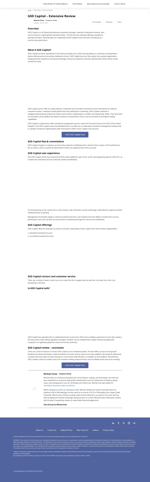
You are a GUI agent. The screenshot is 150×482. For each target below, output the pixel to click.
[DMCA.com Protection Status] (120, 471)
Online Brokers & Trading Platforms (55, 4)
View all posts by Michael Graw (55, 404)
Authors (96, 430)
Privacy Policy (108, 430)
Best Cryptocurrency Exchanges (98, 4)
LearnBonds (70, 386)
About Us (39, 430)
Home (29, 10)
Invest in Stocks (119, 4)
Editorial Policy (66, 430)
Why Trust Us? (82, 430)
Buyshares (57, 386)
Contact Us (52, 430)
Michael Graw (50, 374)
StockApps (48, 386)
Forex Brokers (77, 4)
